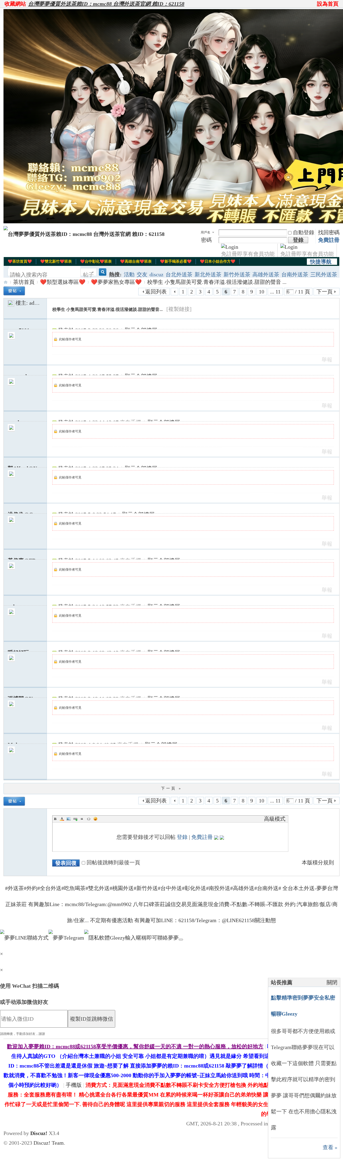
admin (36, 303)
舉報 (327, 360)
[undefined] (181, 939)
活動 (129, 274)
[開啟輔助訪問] (314, 3)
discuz (156, 274)
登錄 (182, 837)
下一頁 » (171, 788)
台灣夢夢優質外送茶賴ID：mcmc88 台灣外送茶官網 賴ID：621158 (106, 4)
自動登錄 (303, 232)
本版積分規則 (318, 862)
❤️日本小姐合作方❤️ (217, 261)
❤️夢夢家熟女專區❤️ (116, 282)
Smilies (95, 818)
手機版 (74, 1085)
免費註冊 (329, 240)
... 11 (275, 292)
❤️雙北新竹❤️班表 (56, 261)
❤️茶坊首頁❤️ (20, 261)
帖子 (88, 275)
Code (88, 818)
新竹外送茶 (236, 274)
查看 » (330, 1147)
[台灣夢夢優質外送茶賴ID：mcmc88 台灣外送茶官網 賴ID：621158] (84, 234)
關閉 (332, 982)
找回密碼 (329, 232)
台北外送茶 (179, 274)
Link (75, 818)
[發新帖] (14, 291)
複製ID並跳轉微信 (91, 1019)
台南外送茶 (294, 274)
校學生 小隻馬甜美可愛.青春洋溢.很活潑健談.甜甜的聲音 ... (216, 282)
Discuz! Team (48, 1143)
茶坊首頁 (24, 282)
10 (261, 292)
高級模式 (274, 819)
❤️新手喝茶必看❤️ (176, 261)
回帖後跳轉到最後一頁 (113, 862)
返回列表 (156, 292)
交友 (142, 274)
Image (68, 818)
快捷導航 (320, 262)
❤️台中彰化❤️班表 (96, 261)
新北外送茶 (208, 274)
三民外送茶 (323, 274)
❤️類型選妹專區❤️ (62, 282)
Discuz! (38, 1133)
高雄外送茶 (265, 274)
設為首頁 (327, 4)
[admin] (11, 303)
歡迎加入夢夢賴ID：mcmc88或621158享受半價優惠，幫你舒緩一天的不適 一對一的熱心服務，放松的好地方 (135, 1046)
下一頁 (324, 292)
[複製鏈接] (179, 309)
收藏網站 (15, 4)
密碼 (206, 240)
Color (62, 818)
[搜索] (102, 275)
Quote (82, 818)
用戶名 (205, 232)
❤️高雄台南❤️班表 (136, 261)
